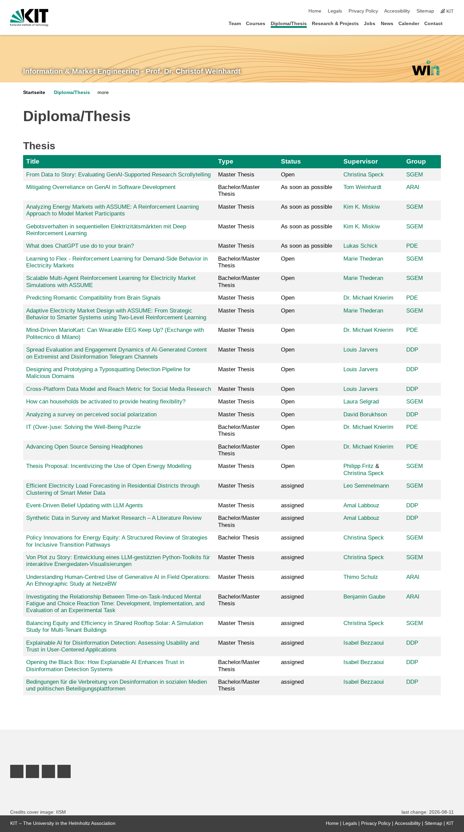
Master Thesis (236, 174)
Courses (255, 23)
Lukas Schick (360, 246)
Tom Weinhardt (362, 187)
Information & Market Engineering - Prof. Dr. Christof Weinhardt (131, 71)
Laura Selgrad (361, 401)
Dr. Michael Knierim (368, 298)
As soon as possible (306, 187)
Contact (433, 23)
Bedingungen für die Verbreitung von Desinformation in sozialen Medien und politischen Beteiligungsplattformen (116, 685)
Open (288, 174)
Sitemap (425, 11)
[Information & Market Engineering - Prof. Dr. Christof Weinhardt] (425, 68)
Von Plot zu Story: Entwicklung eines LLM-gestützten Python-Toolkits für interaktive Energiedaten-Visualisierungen (118, 560)
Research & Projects (335, 23)
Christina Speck (363, 174)
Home (314, 11)
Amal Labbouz (361, 505)
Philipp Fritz (358, 466)
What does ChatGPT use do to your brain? (80, 246)
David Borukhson (365, 414)
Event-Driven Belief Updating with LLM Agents (84, 505)
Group (416, 161)
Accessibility (397, 11)
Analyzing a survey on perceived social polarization (91, 414)
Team (235, 23)
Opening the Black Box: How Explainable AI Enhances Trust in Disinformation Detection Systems (105, 665)
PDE (412, 246)
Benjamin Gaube (364, 596)
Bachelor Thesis (238, 537)
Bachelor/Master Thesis (239, 190)
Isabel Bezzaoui (363, 643)
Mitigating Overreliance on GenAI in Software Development (101, 187)
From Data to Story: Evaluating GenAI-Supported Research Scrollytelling (118, 174)
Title (32, 161)
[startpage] (452, 23)
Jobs (369, 23)
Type (225, 161)
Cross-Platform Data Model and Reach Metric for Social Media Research (118, 389)
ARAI (413, 187)
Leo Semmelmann (366, 486)
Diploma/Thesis (289, 23)
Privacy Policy (363, 11)
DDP (412, 349)
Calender (408, 23)
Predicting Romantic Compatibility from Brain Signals (93, 298)
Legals (335, 11)
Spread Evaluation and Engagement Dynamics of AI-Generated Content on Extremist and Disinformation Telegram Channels (116, 353)
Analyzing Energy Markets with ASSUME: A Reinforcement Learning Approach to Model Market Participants (112, 210)
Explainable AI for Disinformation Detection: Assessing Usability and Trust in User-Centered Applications (112, 646)
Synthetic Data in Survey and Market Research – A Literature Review (113, 518)
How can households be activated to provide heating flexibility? (105, 401)
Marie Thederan (363, 259)
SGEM (414, 174)
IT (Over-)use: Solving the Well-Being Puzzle (83, 427)
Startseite (34, 92)
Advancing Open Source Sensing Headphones (84, 446)
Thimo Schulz (360, 577)
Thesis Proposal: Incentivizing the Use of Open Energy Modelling (108, 466)
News (387, 23)
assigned (292, 486)
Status (291, 161)
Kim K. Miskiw (361, 207)
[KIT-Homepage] (29, 17)
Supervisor (360, 161)
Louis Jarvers (360, 349)
